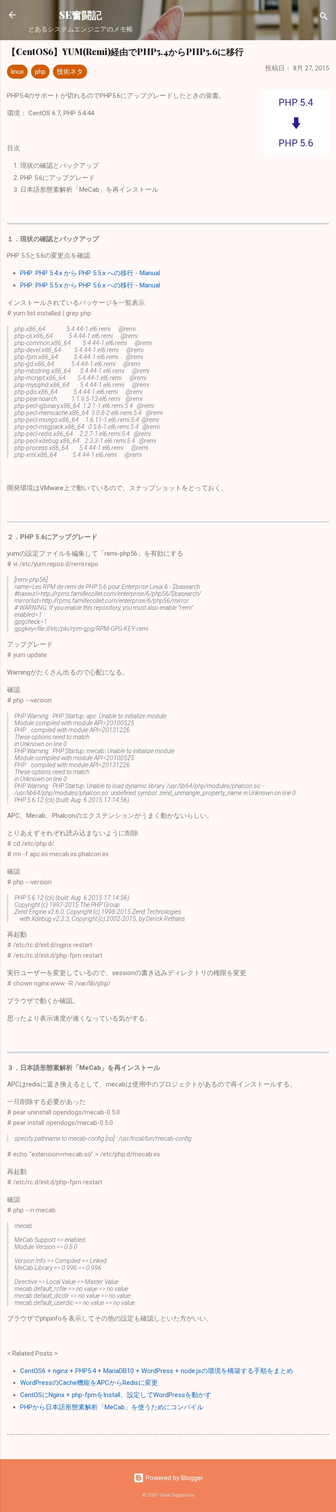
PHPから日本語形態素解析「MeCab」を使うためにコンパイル (111, 1407)
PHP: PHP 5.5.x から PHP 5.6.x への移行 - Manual (90, 285)
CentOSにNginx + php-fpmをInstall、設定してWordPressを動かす (115, 1395)
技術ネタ (70, 72)
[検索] (323, 17)
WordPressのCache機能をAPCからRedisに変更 (89, 1383)
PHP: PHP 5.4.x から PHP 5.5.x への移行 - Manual (90, 273)
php (40, 72)
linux (17, 72)
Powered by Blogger (173, 1478)
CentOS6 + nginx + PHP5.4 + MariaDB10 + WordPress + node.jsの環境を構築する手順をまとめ (156, 1371)
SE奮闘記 (80, 14)
